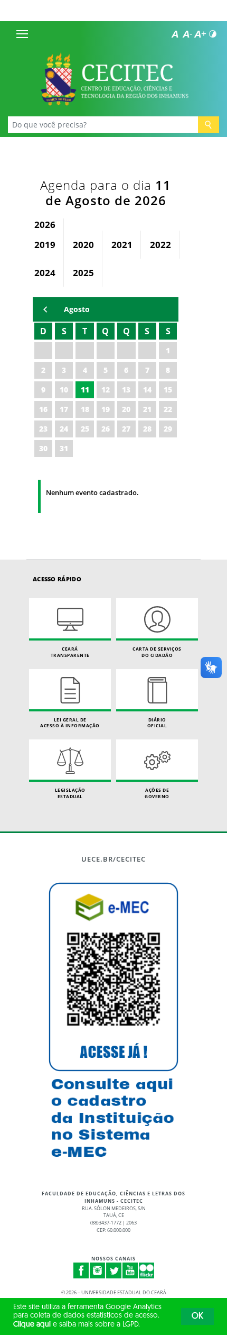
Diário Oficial (157, 723)
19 (105, 409)
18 (85, 409)
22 (168, 409)
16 (43, 409)
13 (126, 390)
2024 (44, 273)
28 (147, 429)
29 (168, 429)
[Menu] (22, 33)
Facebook (81, 1270)
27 (126, 429)
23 (43, 429)
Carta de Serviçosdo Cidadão (157, 652)
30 (43, 448)
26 (105, 429)
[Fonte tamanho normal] (174, 34)
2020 (83, 245)
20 (126, 409)
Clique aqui (32, 1325)
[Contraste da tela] (212, 34)
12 (105, 390)
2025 (83, 273)
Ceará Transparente (70, 652)
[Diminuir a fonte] (187, 34)
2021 (122, 245)
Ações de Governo (157, 793)
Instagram (98, 1270)
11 (85, 390)
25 (85, 429)
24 (64, 429)
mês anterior (45, 309)
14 (147, 390)
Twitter (114, 1270)
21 (147, 409)
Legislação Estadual (70, 793)
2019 (44, 245)
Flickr (147, 1270)
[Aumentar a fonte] (200, 34)
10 (64, 390)
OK (197, 1316)
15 (168, 390)
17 (64, 409)
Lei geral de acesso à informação (70, 723)
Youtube (130, 1270)
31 (64, 448)
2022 (160, 245)
